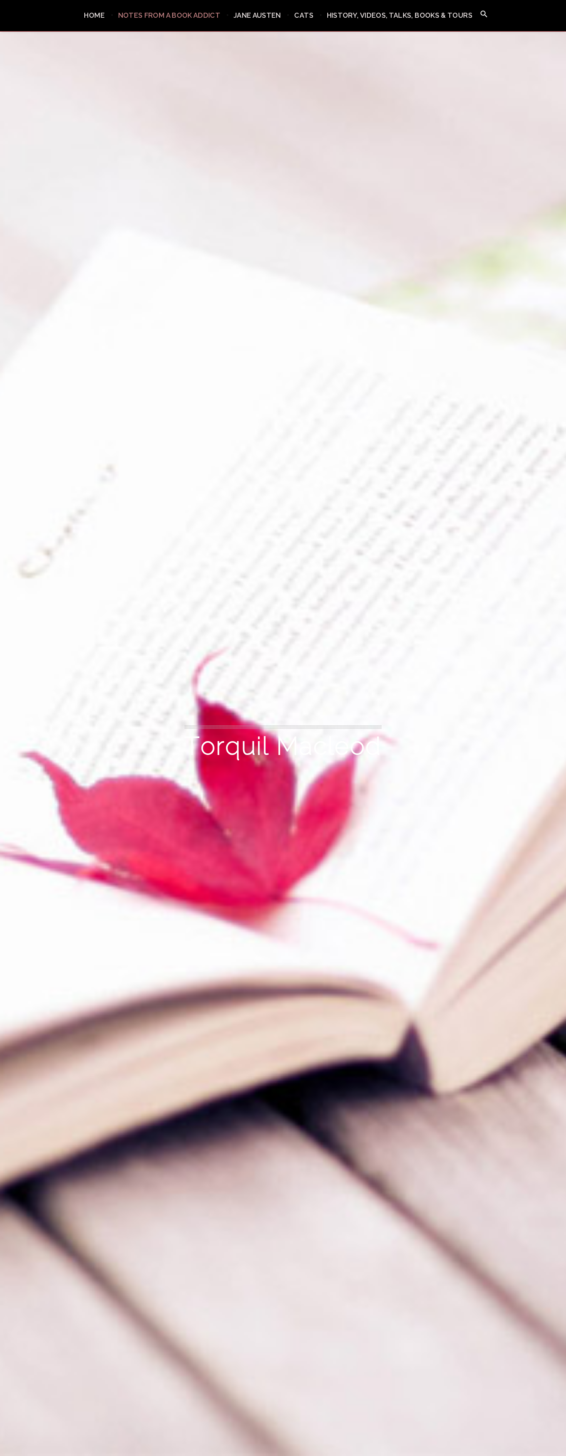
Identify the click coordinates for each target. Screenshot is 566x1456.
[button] (484, 14)
